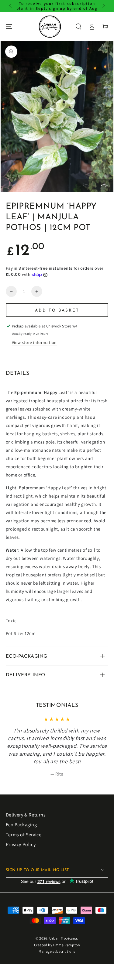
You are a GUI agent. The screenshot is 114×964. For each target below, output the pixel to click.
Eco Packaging (21, 824)
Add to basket (57, 310)
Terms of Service (24, 834)
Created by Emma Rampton (57, 945)
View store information (34, 342)
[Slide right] (103, 6)
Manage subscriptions (57, 951)
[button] (78, 26)
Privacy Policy (21, 844)
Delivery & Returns (26, 815)
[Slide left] (11, 6)
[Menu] (9, 26)
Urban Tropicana (63, 938)
